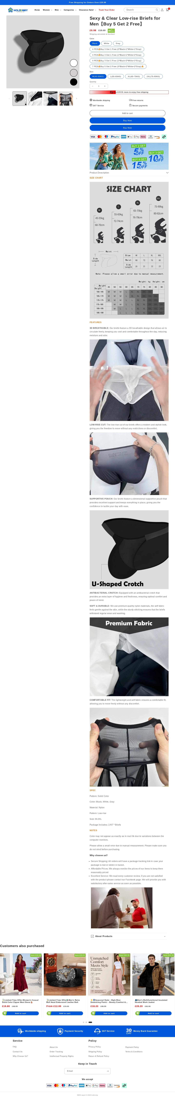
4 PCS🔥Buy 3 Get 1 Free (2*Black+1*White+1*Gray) (116, 49)
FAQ (15, 1047)
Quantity (93, 82)
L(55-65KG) (115, 76)
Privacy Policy (95, 1047)
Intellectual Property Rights (62, 1056)
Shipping (93, 34)
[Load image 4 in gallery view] (66, 99)
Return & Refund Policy (99, 1056)
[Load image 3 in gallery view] (50, 99)
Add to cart (21, 1013)
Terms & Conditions (134, 1052)
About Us (54, 1047)
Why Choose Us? (20, 1056)
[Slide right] (76, 98)
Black (94, 43)
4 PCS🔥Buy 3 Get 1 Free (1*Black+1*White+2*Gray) (116, 55)
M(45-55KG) (98, 76)
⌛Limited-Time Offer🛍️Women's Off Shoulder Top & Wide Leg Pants (64, 1001)
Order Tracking (56, 1052)
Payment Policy (132, 1047)
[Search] (157, 10)
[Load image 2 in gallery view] (35, 99)
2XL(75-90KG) (153, 76)
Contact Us (18, 1052)
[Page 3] (91, 1022)
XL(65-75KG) (134, 76)
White (106, 43)
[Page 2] (89, 1022)
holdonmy (94, 1095)
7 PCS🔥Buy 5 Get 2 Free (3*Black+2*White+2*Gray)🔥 (118, 66)
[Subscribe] (107, 1071)
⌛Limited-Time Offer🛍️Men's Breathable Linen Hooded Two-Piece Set (152, 1001)
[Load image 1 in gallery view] (20, 99)
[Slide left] (9, 98)
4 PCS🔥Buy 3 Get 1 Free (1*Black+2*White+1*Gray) (116, 61)
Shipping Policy (95, 1052)
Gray (118, 43)
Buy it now (127, 128)
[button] (47, 10)
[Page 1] (85, 1022)
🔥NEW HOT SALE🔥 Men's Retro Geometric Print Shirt (106, 1001)
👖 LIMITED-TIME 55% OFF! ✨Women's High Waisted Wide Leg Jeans (19, 1001)
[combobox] (142, 10)
